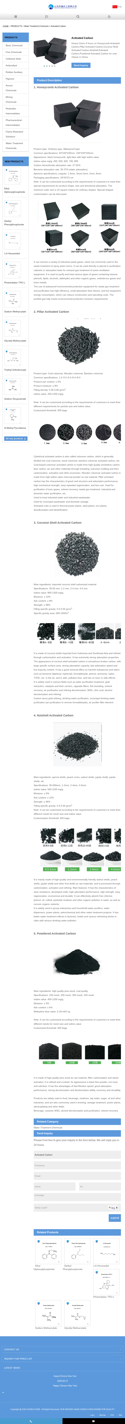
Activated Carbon (58, 26)
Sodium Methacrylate (15, 311)
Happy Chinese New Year (65, 1376)
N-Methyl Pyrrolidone (15, 428)
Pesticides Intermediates (13, 111)
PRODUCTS (16, 26)
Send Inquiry (81, 65)
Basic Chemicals (14, 45)
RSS (112, 1415)
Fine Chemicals (14, 52)
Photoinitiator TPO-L (14, 282)
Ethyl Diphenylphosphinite (44, 1267)
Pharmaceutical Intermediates (14, 122)
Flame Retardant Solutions (14, 134)
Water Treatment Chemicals (36, 26)
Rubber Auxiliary (14, 72)
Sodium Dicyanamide (15, 399)
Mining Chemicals (11, 99)
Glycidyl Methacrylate (15, 340)
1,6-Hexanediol (12, 253)
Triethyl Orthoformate (15, 370)
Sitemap (102, 1415)
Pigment (10, 78)
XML (120, 1415)
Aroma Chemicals (11, 88)
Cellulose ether (13, 58)
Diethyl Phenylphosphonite (73, 1267)
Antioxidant (11, 65)
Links (92, 1415)
